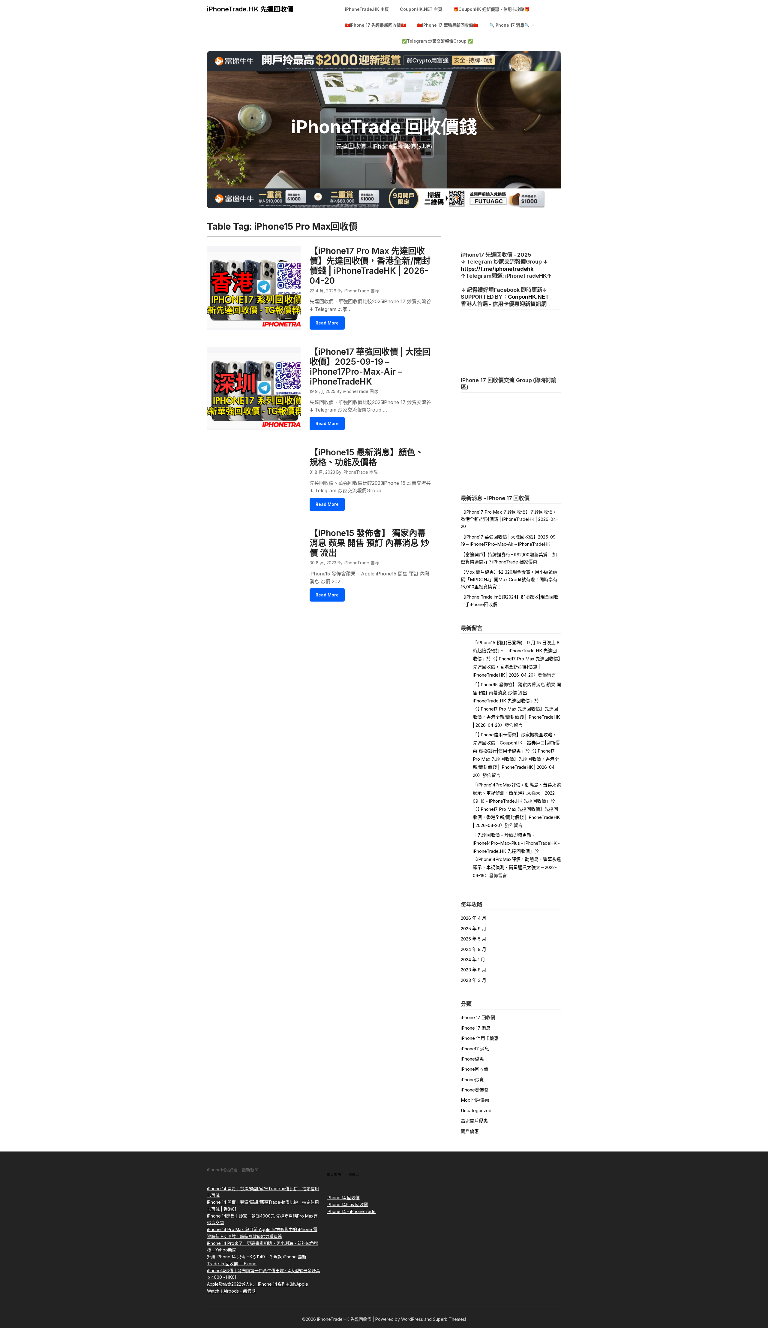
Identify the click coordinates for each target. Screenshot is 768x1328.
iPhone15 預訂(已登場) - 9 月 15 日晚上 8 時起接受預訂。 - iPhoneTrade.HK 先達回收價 (516, 651)
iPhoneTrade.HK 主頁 (367, 9)
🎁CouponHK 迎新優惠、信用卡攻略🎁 (491, 9)
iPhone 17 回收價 (478, 1017)
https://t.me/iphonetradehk (497, 269)
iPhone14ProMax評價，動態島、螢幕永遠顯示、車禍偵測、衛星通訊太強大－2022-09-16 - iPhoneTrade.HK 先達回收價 (517, 793)
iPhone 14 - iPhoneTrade (351, 1211)
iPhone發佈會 (474, 1090)
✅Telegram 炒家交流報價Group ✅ (437, 41)
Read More (327, 322)
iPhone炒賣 (472, 1079)
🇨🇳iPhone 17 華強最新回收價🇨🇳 (447, 25)
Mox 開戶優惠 (475, 1100)
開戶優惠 (470, 1131)
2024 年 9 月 (473, 949)
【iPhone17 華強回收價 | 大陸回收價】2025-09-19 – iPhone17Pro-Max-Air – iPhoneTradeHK (370, 367)
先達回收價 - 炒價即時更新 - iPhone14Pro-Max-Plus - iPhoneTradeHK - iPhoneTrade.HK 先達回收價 (516, 843)
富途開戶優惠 (474, 1121)
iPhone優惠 (472, 1059)
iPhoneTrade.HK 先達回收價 (250, 9)
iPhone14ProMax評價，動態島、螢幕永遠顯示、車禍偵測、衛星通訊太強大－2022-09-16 (517, 867)
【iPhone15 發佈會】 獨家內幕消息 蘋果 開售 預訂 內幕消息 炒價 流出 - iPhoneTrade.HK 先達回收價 (517, 693)
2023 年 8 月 (473, 970)
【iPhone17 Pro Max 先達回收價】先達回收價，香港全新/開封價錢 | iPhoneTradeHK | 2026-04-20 (370, 266)
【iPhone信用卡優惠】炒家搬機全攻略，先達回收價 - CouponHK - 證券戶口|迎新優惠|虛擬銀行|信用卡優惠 (516, 743)
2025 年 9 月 (473, 928)
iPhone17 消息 (475, 1049)
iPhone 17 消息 (475, 1028)
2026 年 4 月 (473, 918)
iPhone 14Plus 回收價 (347, 1204)
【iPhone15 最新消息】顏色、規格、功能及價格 (367, 457)
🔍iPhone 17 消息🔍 (509, 25)
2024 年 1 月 (473, 959)
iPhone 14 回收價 (343, 1197)
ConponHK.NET (528, 297)
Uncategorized (476, 1110)
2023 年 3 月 (473, 980)
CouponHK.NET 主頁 (421, 9)
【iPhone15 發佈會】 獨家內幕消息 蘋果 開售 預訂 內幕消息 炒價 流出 (369, 543)
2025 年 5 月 (473, 939)
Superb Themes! (449, 1319)
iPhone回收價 (474, 1069)
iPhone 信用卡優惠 (480, 1038)
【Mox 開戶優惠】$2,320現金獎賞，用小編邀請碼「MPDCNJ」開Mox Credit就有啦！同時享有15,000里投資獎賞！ (509, 579)
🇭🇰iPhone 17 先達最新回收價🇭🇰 (375, 25)
